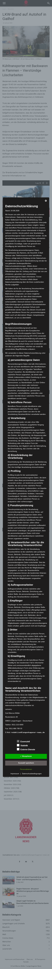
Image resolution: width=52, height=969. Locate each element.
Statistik (24, 746)
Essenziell (25, 742)
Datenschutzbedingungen (32, 774)
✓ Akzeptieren (26, 756)
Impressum (15, 774)
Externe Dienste (27, 750)
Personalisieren (26, 769)
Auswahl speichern (26, 763)
